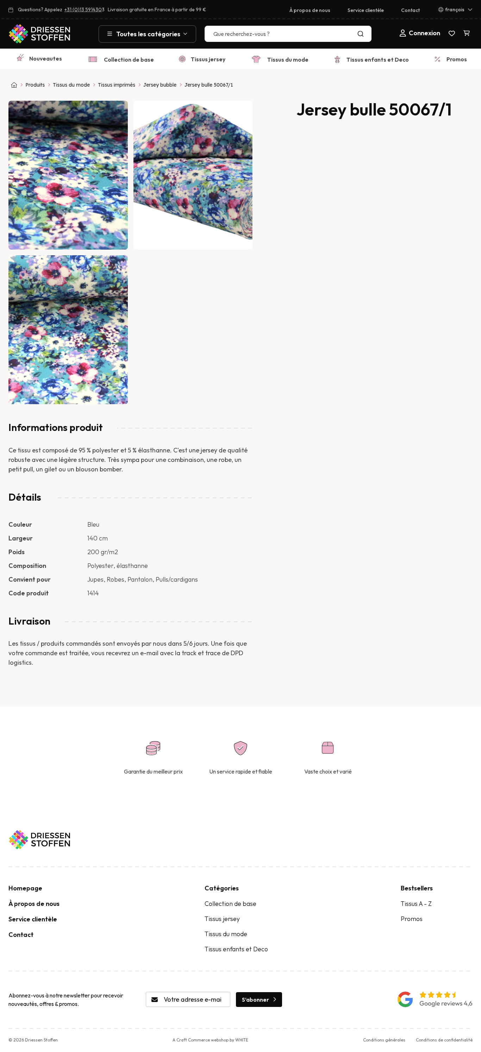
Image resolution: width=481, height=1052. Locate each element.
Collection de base (129, 59)
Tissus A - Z (416, 904)
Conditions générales (384, 1039)
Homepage (25, 888)
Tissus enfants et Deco (377, 59)
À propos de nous (309, 10)
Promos (456, 59)
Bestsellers (417, 888)
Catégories (222, 888)
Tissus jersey (208, 59)
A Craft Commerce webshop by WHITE (210, 1039)
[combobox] (288, 34)
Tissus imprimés (116, 85)
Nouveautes (45, 58)
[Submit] (362, 34)
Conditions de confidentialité (444, 1039)
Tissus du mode (287, 59)
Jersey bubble (159, 85)
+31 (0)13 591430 (83, 9)
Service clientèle (366, 10)
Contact (410, 10)
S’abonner (255, 999)
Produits (35, 85)
